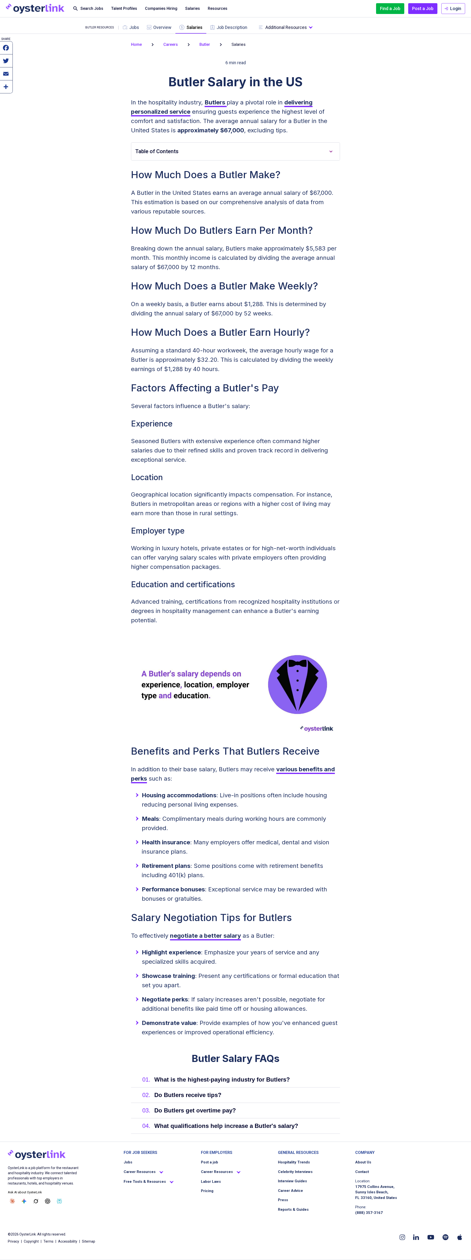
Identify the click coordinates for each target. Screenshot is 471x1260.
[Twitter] (6, 63)
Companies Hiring (161, 8)
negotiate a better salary (205, 935)
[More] (6, 89)
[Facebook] (6, 50)
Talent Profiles (124, 8)
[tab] (131, 27)
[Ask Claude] (12, 1201)
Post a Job (422, 8)
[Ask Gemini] (24, 1201)
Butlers (216, 102)
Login (455, 8)
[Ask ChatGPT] (47, 1201)
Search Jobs (91, 8)
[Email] (6, 76)
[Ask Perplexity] (59, 1201)
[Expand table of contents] (331, 151)
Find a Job (390, 8)
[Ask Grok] (35, 1201)
